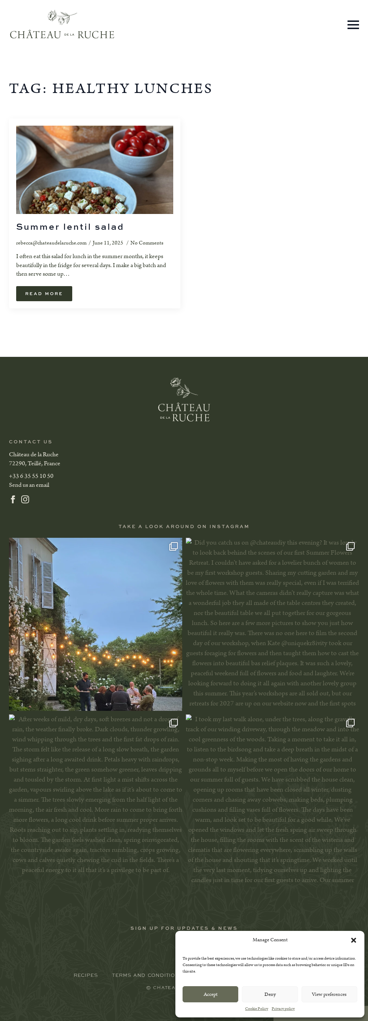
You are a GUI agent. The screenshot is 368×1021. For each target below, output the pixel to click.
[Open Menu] (353, 25)
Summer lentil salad (70, 226)
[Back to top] (18, 1003)
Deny (270, 994)
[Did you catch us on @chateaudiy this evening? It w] (272, 624)
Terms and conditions (147, 974)
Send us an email (29, 485)
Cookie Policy (256, 1009)
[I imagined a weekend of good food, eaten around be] (95, 624)
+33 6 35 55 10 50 (31, 476)
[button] (353, 940)
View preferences (329, 994)
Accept (210, 994)
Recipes (86, 974)
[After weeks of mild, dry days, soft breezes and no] (95, 800)
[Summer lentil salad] (94, 170)
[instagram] (25, 499)
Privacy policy (283, 1009)
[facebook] (13, 499)
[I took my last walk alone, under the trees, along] (272, 800)
